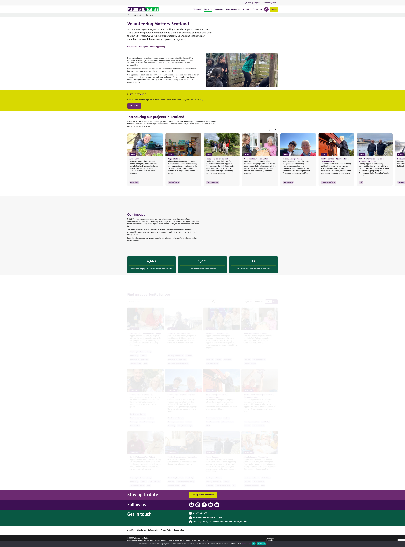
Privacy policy (246, 544)
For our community (135, 15)
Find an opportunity (157, 47)
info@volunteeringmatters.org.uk (207, 518)
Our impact (143, 47)
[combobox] (247, 302)
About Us (246, 9)
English (257, 3)
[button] (275, 130)
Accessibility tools (269, 3)
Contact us (257, 9)
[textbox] (247, 302)
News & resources (233, 9)
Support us (218, 9)
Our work (208, 9)
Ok (254, 544)
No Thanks (261, 544)
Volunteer (197, 9)
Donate (274, 9)
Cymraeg (247, 3)
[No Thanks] (402, 544)
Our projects (132, 47)
